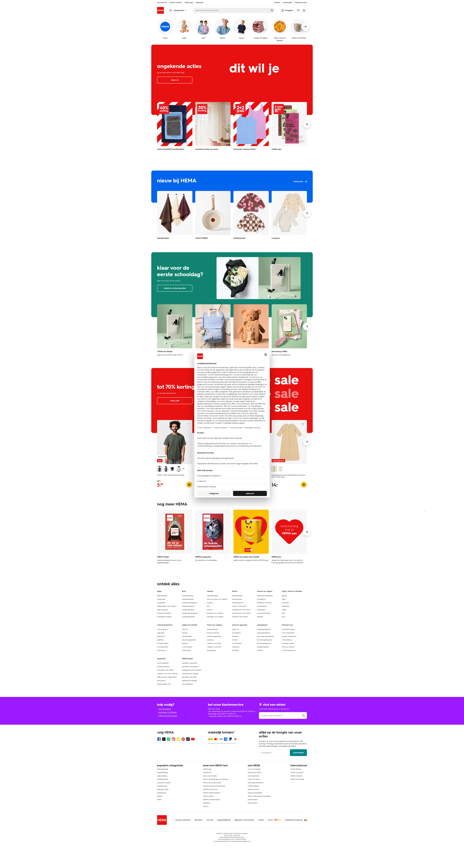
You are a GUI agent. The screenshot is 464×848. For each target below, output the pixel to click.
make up (235, 629)
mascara (235, 636)
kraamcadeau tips (164, 684)
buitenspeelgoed (264, 643)
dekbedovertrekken (265, 596)
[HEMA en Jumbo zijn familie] (251, 537)
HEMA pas (207, 772)
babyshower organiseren (167, 677)
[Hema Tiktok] (188, 739)
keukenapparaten (189, 640)
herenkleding (237, 596)
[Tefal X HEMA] (213, 215)
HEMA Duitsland (296, 772)
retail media (252, 803)
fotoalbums (161, 650)
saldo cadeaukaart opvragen (259, 796)
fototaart (285, 603)
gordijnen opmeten (189, 663)
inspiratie (206, 803)
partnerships (252, 800)
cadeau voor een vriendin (167, 674)
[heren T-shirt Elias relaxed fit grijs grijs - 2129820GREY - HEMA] (159, 469)
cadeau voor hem (214, 647)
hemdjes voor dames (215, 617)
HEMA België (295, 769)
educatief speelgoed (265, 636)
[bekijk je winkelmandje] (304, 10)
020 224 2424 (214, 709)
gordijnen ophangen (190, 667)
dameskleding (212, 596)
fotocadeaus (287, 640)
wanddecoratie (288, 643)
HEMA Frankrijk (296, 776)
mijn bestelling (165, 709)
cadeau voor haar (214, 643)
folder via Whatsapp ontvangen (215, 779)
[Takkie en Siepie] (174, 330)
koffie (284, 610)
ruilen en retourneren (168, 716)
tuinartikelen (262, 606)
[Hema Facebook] (159, 739)
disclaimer (198, 820)
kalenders (161, 636)
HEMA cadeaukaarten (211, 793)
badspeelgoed (263, 647)
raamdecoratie (163, 789)
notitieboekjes (162, 643)
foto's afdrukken (288, 633)
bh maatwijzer (187, 684)
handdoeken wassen (190, 674)
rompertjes (161, 599)
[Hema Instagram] (173, 739)
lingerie (210, 603)
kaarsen (260, 617)
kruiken (235, 640)
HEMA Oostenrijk (297, 779)
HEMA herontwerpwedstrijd (214, 786)
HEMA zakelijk (253, 786)
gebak (284, 596)
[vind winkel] (303, 715)
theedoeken (187, 636)
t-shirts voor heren (239, 606)
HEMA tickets (208, 796)
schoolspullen (162, 629)
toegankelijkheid (224, 820)
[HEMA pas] (289, 537)
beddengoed (162, 779)
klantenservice (253, 789)
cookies (261, 820)
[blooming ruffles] (289, 330)
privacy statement (183, 820)
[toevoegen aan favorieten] (188, 424)
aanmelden (298, 752)
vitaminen (236, 647)
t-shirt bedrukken (289, 650)
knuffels (260, 650)
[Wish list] (298, 10)
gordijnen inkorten (189, 677)
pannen (185, 643)
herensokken (237, 599)
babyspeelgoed (263, 633)
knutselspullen (162, 647)
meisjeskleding (188, 599)
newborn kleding (163, 613)
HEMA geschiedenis (256, 783)
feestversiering (213, 633)
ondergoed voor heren (241, 610)
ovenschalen (187, 647)
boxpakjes (161, 603)
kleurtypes (161, 681)
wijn (283, 613)
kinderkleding (187, 596)
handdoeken (162, 786)
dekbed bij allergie (189, 681)
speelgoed (211, 650)
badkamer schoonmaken (191, 670)
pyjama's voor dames (215, 613)
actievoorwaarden (255, 793)
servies (185, 629)
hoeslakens (261, 599)
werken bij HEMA (254, 772)
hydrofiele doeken (164, 617)
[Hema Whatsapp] (168, 739)
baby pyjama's (162, 610)
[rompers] (289, 215)
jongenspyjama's (188, 617)
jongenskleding (188, 610)
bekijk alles (232, 187)
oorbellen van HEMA (165, 670)
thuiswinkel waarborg (293, 820)
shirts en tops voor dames (217, 599)
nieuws (205, 806)
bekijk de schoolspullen (232, 284)
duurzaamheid (253, 776)
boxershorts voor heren (241, 613)
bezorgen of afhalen (168, 712)
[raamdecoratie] (213, 127)
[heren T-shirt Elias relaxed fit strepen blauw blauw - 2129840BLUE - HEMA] (166, 469)
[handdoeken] (174, 127)
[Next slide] (307, 124)
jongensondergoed (189, 613)
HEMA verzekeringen (211, 800)
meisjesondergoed (189, 603)
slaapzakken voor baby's (167, 606)
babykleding (162, 596)
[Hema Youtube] (193, 739)
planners (160, 640)
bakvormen (186, 650)
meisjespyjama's (188, 606)
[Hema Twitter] (164, 739)
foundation (236, 633)
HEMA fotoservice (210, 789)
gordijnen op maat (264, 603)
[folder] (174, 537)
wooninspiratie (163, 663)
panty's (210, 610)
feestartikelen (212, 629)
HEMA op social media (212, 783)
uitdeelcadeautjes (214, 636)
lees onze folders (210, 776)
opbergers (261, 610)
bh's (208, 606)
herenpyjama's (237, 603)
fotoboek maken (288, 629)
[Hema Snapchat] (178, 739)
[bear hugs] (251, 330)
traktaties (285, 606)
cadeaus (210, 640)
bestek (185, 633)
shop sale (174, 400)
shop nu (232, 80)
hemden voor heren (240, 617)
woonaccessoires (264, 613)
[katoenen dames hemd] (251, 127)
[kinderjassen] (251, 215)
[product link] (174, 442)
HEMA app (207, 769)
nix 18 (270, 820)
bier (283, 617)
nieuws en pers (254, 779)
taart (284, 599)
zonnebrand (237, 643)
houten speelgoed (264, 640)
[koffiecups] (289, 127)
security (210, 820)
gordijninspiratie (163, 667)
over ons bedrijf (254, 769)
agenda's (160, 633)
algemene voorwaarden (244, 820)
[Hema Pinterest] (183, 739)
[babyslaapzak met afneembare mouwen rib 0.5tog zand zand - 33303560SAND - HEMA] (274, 469)
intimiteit (235, 650)
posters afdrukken (289, 636)
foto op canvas (288, 647)
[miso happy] (213, 330)
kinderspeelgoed (264, 629)
